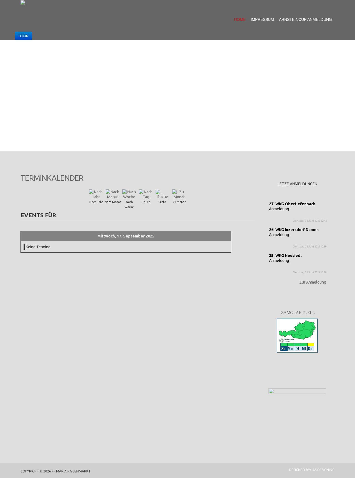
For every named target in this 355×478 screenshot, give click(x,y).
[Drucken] (252, 176)
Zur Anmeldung (312, 282)
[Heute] (146, 194)
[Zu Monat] (179, 194)
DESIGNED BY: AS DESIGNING (310, 470)
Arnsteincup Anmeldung (305, 19)
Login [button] (24, 36)
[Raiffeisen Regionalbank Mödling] (297, 403)
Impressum (262, 19)
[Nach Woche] (129, 194)
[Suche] (162, 194)
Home (240, 19)
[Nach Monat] (113, 194)
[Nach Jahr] (96, 194)
